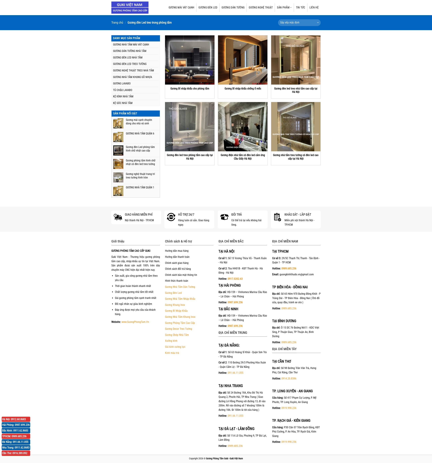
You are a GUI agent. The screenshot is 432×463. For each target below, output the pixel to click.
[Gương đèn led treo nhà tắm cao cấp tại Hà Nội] (296, 60)
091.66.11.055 (235, 372)
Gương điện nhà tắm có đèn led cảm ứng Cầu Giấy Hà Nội (243, 156)
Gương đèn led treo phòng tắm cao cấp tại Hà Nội (190, 156)
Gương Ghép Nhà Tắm (177, 334)
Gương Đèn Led (173, 293)
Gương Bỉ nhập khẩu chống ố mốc (243, 88)
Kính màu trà (172, 352)
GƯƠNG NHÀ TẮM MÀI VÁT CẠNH (131, 44)
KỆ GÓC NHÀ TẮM (122, 103)
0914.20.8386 (288, 378)
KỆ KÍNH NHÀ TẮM (123, 96)
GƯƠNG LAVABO (122, 83)
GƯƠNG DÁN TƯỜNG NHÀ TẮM (129, 51)
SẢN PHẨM (283, 7)
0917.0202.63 (235, 278)
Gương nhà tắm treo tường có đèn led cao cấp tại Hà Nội (295, 156)
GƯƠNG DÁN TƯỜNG (233, 7)
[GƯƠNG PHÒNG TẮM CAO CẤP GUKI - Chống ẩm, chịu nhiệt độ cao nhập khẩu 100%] (129, 8)
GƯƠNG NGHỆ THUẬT (261, 7)
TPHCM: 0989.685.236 (14, 436)
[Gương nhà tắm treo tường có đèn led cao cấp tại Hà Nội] (296, 126)
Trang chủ (117, 22)
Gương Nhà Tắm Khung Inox (180, 316)
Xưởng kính (171, 340)
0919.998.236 (288, 408)
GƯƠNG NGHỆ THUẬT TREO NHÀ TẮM (133, 70)
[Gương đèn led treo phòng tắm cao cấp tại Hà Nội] (189, 126)
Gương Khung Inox (175, 304)
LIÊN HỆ (314, 7)
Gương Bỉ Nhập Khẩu (176, 310)
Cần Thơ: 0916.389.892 (14, 453)
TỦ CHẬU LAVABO (122, 90)
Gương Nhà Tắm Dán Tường (180, 286)
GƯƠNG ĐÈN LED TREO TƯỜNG (129, 64)
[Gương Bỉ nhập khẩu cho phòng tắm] (189, 60)
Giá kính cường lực (175, 346)
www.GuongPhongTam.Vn (135, 321)
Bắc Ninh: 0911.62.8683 (15, 430)
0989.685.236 (235, 445)
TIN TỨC (300, 7)
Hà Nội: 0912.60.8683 (14, 419)
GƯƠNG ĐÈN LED (207, 7)
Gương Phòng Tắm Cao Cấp (180, 323)
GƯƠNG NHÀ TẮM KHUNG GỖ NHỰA (132, 77)
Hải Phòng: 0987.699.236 (16, 424)
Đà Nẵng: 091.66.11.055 (15, 441)
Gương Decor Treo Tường (178, 328)
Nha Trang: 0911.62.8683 (16, 447)
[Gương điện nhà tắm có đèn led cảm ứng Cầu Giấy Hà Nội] (242, 126)
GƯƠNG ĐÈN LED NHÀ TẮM (127, 57)
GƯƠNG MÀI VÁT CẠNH (181, 7)
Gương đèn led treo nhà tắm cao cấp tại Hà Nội (295, 90)
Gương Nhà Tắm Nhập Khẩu (180, 298)
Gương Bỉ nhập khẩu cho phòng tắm (189, 88)
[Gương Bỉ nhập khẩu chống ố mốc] (242, 60)
